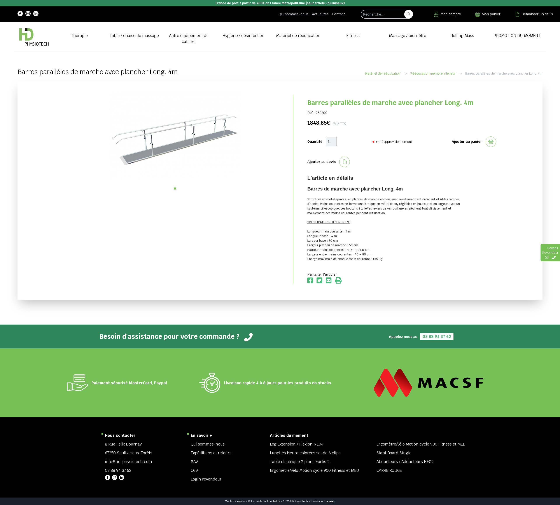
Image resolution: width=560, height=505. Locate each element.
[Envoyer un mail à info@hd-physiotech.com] (546, 257)
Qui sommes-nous (293, 14)
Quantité (314, 141)
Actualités (320, 14)
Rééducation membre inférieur (432, 73)
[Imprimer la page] (338, 280)
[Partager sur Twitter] (321, 280)
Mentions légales (235, 501)
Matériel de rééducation (383, 73)
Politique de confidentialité (264, 501)
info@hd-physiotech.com (128, 461)
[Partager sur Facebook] (312, 280)
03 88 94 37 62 (437, 336)
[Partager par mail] (330, 280)
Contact (338, 14)
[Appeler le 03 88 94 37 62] (553, 257)
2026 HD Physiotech (295, 501)
